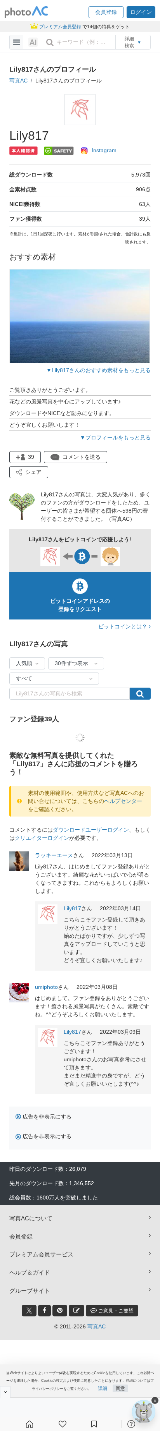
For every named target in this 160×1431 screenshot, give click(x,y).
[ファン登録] (62, 1424)
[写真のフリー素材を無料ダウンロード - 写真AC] (26, 12)
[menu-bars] (16, 42)
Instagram (104, 150)
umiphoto (46, 987)
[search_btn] (50, 42)
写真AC (18, 80)
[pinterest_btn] (59, 1310)
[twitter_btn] (29, 1310)
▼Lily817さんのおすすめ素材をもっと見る (98, 370)
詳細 (102, 1388)
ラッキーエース (54, 855)
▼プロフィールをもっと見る (115, 437)
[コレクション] (94, 1424)
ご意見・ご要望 (115, 1311)
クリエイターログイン (42, 838)
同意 (120, 1388)
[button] (106, 12)
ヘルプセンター (123, 801)
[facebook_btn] (44, 1310)
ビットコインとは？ (123, 626)
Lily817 (72, 908)
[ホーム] (29, 1424)
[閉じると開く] (5, 1392)
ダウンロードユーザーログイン (91, 830)
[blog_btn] (76, 1310)
